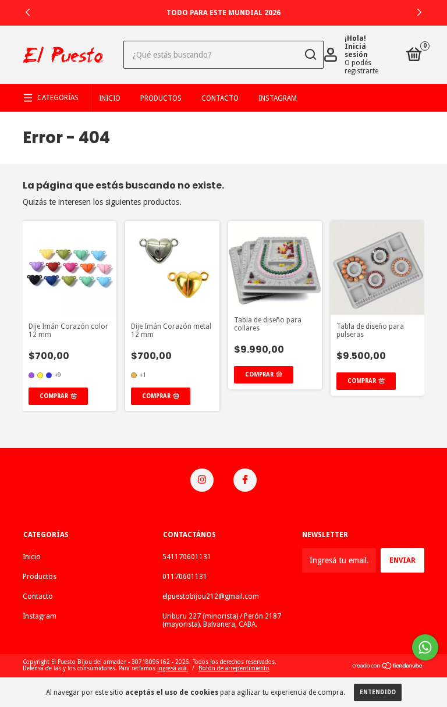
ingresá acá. (172, 668)
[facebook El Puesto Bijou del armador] (245, 480)
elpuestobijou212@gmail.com (210, 596)
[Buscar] (310, 54)
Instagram (277, 98)
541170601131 (186, 557)
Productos (161, 98)
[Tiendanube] (388, 667)
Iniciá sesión (356, 50)
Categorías (58, 98)
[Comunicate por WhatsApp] (425, 647)
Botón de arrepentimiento (233, 668)
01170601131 (184, 577)
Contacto (220, 98)
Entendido (378, 692)
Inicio (109, 98)
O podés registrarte (361, 67)
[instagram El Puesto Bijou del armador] (202, 480)
